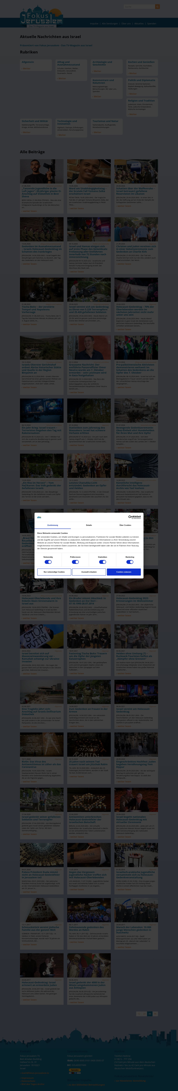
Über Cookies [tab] (125, 525)
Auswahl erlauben (89, 572)
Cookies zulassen (123, 572)
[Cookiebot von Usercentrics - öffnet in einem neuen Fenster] (130, 517)
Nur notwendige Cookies (54, 572)
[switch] (75, 562)
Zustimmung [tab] (52, 525)
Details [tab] (89, 525)
